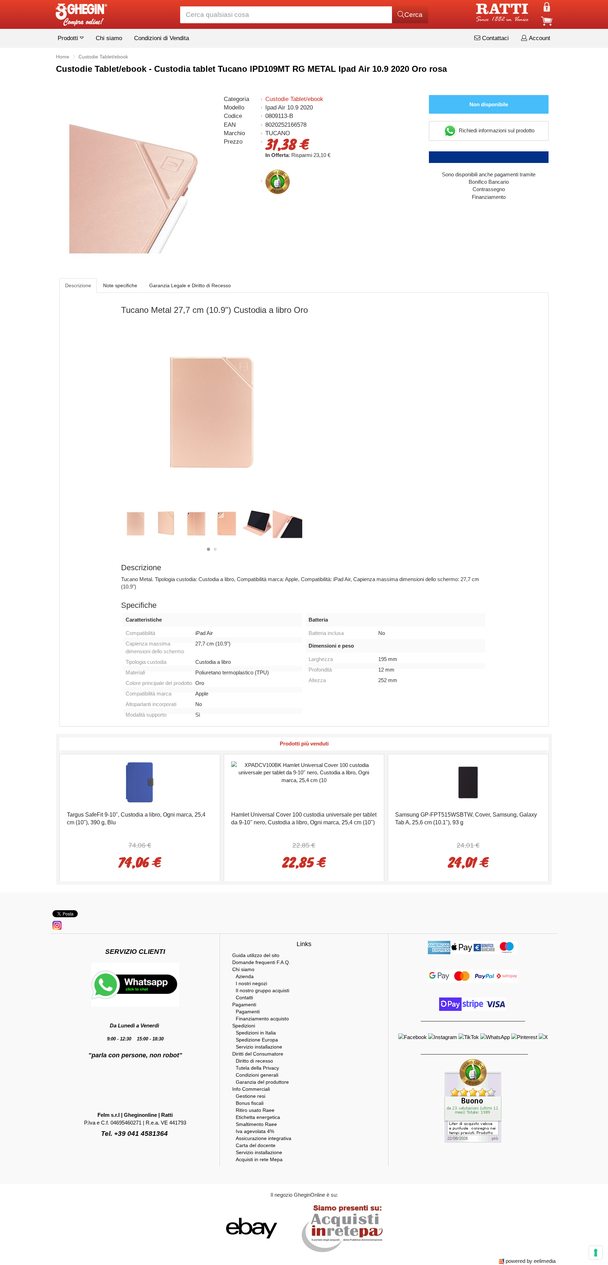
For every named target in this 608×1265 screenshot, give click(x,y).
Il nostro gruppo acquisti (262, 990)
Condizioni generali (257, 1075)
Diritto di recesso (254, 1061)
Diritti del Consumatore (257, 1054)
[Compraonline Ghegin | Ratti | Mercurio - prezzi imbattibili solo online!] (81, 13)
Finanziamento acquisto (262, 1018)
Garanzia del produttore (262, 1082)
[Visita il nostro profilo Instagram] (443, 1037)
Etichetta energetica (258, 1117)
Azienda (245, 976)
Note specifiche (120, 285)
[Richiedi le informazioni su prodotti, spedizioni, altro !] (135, 984)
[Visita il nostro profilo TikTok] (469, 1037)
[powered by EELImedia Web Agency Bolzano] (501, 1261)
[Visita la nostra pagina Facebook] (413, 1037)
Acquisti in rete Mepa (259, 1159)
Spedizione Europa (257, 1040)
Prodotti (69, 38)
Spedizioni (243, 1025)
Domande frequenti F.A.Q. (261, 962)
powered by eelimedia (531, 1261)
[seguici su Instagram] (57, 925)
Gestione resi (250, 1096)
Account (538, 38)
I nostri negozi (251, 983)
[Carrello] (547, 21)
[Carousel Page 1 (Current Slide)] (208, 549)
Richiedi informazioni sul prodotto (495, 130)
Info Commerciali (251, 1089)
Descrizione (78, 285)
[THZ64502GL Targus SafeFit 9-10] (140, 782)
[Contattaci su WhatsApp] (495, 1037)
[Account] (547, 7)
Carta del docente (256, 1145)
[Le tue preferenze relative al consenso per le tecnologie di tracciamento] (595, 1252)
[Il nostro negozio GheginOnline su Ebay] (251, 1227)
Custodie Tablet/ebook (294, 99)
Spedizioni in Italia (256, 1033)
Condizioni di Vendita (161, 38)
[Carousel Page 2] (215, 549)
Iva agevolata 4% (255, 1131)
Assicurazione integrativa (263, 1138)
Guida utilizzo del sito (255, 955)
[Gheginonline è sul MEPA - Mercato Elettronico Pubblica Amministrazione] (340, 1227)
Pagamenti (244, 1004)
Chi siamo (109, 38)
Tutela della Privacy (257, 1068)
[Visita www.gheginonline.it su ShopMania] (223, 1227)
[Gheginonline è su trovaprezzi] (294, 1227)
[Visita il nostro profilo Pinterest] (525, 1037)
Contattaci (494, 38)
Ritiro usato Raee (255, 1110)
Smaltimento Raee (256, 1124)
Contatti (244, 997)
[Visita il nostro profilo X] (543, 1037)
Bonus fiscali (250, 1103)
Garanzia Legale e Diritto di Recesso (190, 285)
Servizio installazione (259, 1047)
